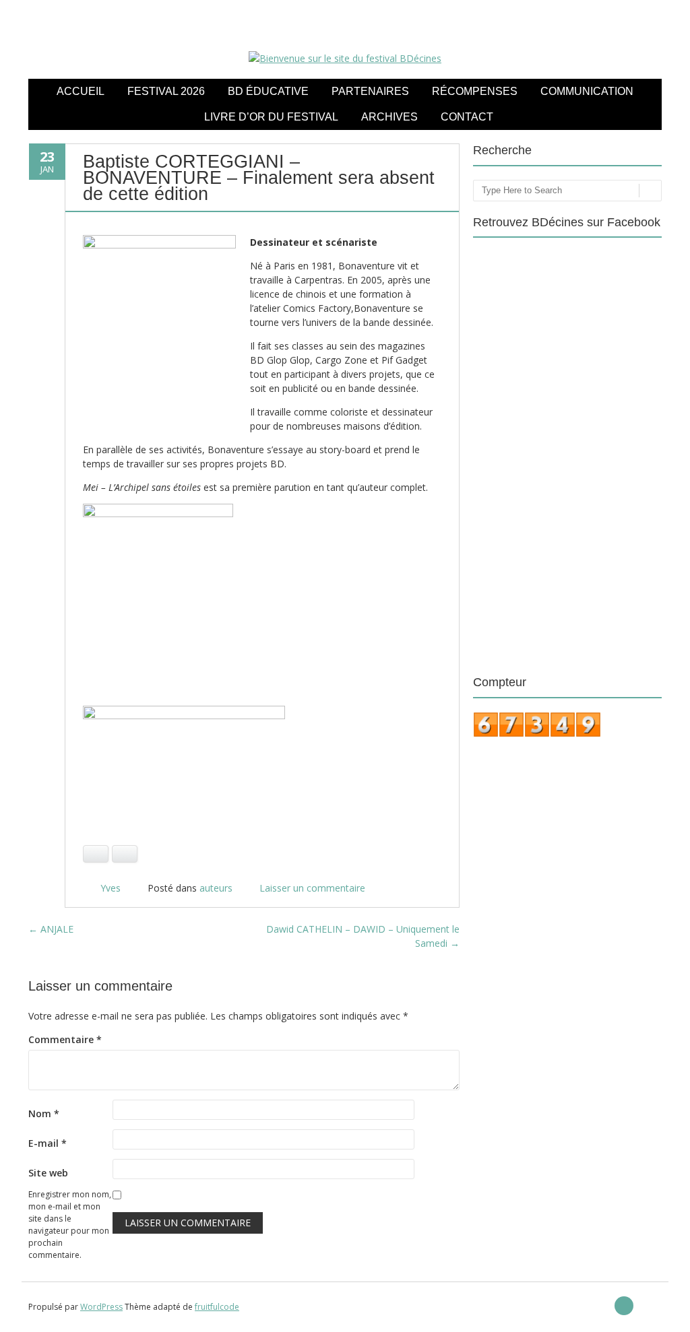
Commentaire (65, 1039)
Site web (48, 1172)
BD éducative (268, 91)
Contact (467, 117)
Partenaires (370, 91)
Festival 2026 (166, 91)
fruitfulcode (217, 1306)
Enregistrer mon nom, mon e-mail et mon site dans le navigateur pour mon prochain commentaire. (69, 1225)
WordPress (101, 1306)
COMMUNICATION (586, 91)
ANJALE (50, 929)
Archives (389, 117)
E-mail (47, 1143)
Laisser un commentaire (312, 887)
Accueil (80, 91)
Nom (43, 1113)
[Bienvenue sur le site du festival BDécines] (345, 58)
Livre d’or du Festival (271, 117)
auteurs (215, 887)
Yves (110, 887)
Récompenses (475, 91)
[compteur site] (537, 734)
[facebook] (624, 1306)
